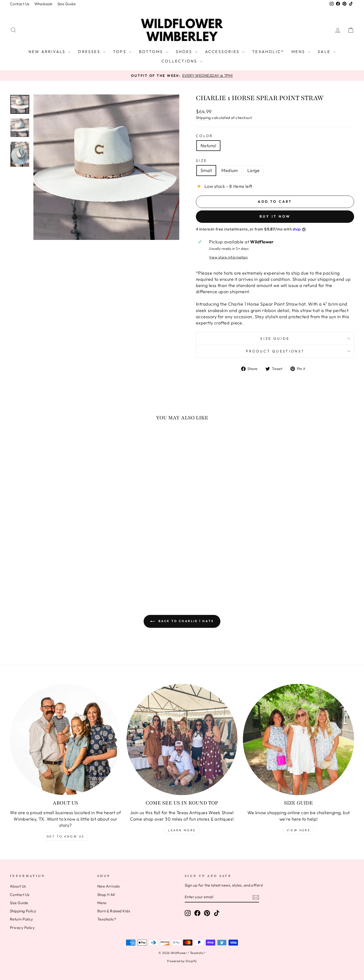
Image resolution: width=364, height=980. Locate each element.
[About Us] (65, 739)
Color (204, 136)
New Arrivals (47, 51)
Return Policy (21, 919)
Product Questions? (275, 351)
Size (201, 160)
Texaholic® (268, 51)
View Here (298, 830)
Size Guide (66, 3)
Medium (229, 170)
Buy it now (275, 216)
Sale (325, 51)
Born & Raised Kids (113, 911)
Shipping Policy (23, 911)
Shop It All (106, 894)
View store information (228, 257)
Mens (299, 51)
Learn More (182, 830)
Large (253, 170)
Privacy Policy (22, 927)
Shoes (185, 51)
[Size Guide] (298, 739)
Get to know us (65, 836)
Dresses (90, 51)
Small (206, 170)
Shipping (203, 117)
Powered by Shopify (182, 961)
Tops (120, 51)
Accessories (223, 51)
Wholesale (43, 3)
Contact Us (19, 3)
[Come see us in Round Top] (182, 739)
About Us (18, 886)
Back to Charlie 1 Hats (185, 621)
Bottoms (152, 51)
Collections (180, 60)
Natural (208, 145)
